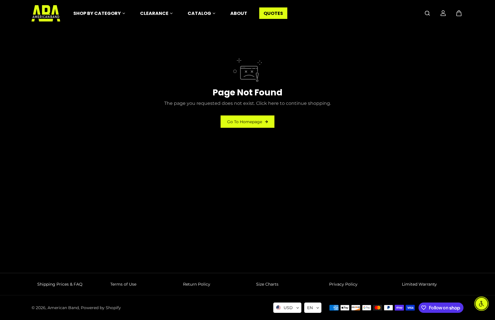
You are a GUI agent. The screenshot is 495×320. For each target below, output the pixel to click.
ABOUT (238, 13)
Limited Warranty (419, 284)
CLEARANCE (154, 13)
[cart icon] (458, 13)
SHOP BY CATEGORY (97, 13)
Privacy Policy (343, 284)
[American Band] (46, 13)
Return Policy (196, 284)
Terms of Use (123, 284)
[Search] (427, 13)
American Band (63, 307)
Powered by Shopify (101, 307)
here (273, 103)
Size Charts (267, 284)
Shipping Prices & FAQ (59, 284)
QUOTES (273, 13)
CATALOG (199, 13)
